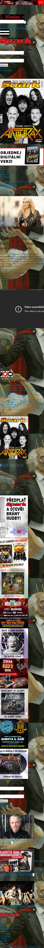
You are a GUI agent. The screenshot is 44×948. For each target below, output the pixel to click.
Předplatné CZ (6, 184)
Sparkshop (5, 191)
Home (3, 167)
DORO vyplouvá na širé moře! (12, 409)
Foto (2, 172)
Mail (27, 28)
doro (14, 233)
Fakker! (3, 931)
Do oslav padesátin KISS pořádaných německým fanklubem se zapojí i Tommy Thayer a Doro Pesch (20, 386)
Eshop (16, 28)
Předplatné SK (6, 186)
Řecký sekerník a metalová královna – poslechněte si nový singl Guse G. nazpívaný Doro (21, 396)
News (3, 169)
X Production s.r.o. (33, 947)
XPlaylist (4, 941)
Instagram (10, 28)
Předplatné (5, 929)
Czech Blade (5, 933)
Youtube (22, 28)
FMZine (4, 938)
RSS (31, 28)
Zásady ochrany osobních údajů (16, 181)
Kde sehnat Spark (7, 193)
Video (3, 174)
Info (2, 179)
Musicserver (5, 936)
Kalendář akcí (6, 177)
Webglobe (4, 943)
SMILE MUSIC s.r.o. (16, 947)
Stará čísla (5, 189)
